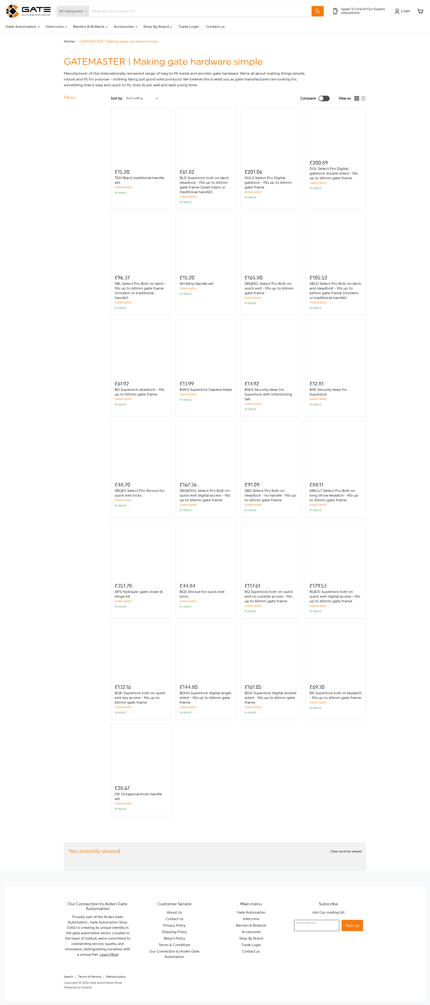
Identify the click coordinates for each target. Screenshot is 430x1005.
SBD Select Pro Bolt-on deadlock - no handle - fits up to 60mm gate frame (270, 495)
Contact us (215, 26)
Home (69, 41)
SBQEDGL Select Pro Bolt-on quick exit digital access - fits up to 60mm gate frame (205, 495)
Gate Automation (21, 26)
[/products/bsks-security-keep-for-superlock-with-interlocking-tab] (271, 349)
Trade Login (188, 26)
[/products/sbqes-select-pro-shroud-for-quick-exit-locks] (141, 451)
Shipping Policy (174, 932)
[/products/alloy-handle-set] (206, 244)
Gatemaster (123, 187)
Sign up (352, 925)
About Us (174, 912)
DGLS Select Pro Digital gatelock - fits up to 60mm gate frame (268, 182)
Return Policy (174, 938)
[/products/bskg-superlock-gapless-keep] (206, 349)
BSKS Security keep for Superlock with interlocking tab (268, 394)
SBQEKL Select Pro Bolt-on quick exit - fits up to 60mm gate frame (269, 288)
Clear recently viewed (346, 851)
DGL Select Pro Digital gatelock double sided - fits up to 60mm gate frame (334, 173)
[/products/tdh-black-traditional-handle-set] (141, 138)
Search (68, 976)
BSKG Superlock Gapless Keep (206, 389)
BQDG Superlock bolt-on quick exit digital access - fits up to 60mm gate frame (335, 596)
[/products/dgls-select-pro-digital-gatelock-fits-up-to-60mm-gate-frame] (271, 138)
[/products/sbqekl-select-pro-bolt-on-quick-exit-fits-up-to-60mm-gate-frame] (271, 244)
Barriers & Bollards (89, 26)
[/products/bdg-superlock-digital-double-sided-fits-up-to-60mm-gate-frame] (271, 653)
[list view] (363, 98)
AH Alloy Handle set (197, 283)
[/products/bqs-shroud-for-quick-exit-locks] (206, 552)
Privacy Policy (174, 925)
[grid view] (357, 98)
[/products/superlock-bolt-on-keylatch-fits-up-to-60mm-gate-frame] (336, 653)
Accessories (124, 26)
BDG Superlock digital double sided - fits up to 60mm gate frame (271, 697)
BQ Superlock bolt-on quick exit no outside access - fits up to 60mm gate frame (269, 596)
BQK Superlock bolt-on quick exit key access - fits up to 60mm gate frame (140, 697)
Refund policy (116, 976)
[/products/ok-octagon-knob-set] (141, 754)
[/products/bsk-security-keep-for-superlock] (336, 349)
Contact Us (174, 919)
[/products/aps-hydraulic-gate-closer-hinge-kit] (141, 552)
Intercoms (55, 26)
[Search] (318, 11)
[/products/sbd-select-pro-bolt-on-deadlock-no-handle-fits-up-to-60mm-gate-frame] (271, 451)
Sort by (116, 98)
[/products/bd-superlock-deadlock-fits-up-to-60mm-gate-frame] (141, 349)
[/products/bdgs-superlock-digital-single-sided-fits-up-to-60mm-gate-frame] (206, 653)
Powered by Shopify (78, 987)
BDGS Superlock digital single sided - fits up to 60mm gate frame (205, 697)
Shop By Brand (156, 26)
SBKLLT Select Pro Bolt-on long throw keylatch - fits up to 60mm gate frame (334, 495)
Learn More (109, 954)
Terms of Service (89, 976)
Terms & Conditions (174, 945)
